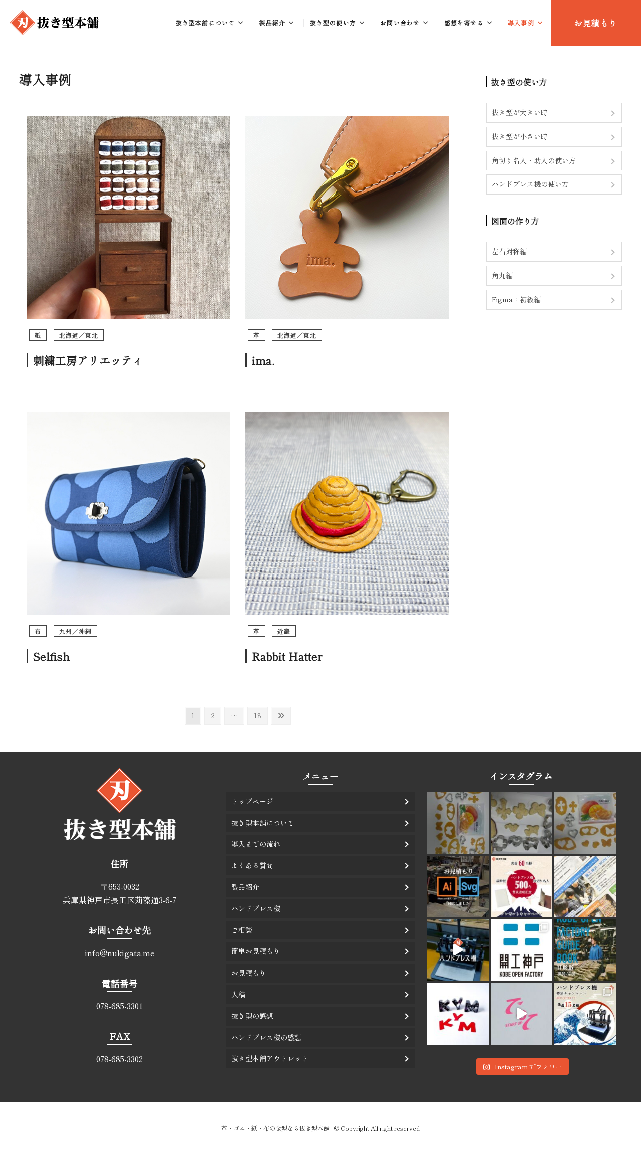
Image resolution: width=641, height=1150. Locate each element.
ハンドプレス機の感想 (266, 1037)
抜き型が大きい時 (520, 112)
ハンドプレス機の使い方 (530, 184)
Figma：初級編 (516, 299)
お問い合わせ (400, 22)
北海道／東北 (78, 335)
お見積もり (596, 23)
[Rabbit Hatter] (347, 417)
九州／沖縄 (75, 631)
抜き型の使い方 (333, 22)
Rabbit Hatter (287, 656)
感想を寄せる (464, 22)
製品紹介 (272, 22)
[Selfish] (128, 417)
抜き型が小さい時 (520, 136)
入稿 (238, 994)
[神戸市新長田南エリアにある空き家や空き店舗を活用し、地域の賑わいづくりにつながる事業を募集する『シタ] (521, 1014)
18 (260, 715)
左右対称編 (509, 251)
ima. (263, 360)
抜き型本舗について (205, 22)
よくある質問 (252, 865)
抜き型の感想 (252, 1016)
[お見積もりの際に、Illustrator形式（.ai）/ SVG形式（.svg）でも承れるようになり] (458, 886)
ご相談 (241, 930)
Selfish (51, 656)
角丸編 (502, 275)
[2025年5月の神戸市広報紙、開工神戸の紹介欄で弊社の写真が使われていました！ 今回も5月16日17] (585, 886)
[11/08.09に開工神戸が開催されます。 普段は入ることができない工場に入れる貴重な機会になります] (585, 950)
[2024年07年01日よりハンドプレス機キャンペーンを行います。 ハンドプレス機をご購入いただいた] (585, 1014)
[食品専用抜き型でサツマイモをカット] (521, 823)
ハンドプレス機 (255, 908)
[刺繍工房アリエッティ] (128, 121)
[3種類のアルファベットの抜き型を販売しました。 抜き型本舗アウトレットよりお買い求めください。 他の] (458, 1014)
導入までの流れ (255, 844)
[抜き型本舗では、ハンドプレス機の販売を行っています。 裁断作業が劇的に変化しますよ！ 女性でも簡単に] (458, 950)
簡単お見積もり (255, 951)
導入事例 (521, 22)
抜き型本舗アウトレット (269, 1058)
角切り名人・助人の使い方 (534, 160)
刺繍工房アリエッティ (88, 360)
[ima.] (347, 121)
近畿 (283, 631)
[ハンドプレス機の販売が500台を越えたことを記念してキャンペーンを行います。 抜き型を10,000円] (521, 886)
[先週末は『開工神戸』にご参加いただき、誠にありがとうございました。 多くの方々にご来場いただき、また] (521, 950)
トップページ (252, 801)
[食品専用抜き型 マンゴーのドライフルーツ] (458, 823)
